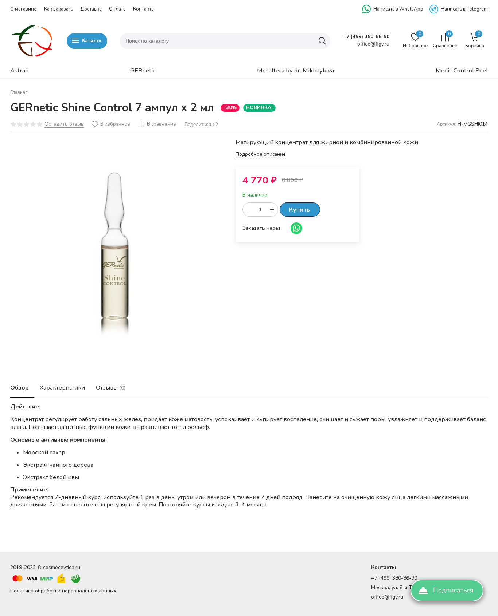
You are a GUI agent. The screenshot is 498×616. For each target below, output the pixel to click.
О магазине (23, 9)
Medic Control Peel (462, 70)
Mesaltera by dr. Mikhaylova (295, 70)
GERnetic (143, 70)
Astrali (19, 70)
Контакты (144, 9)
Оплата (117, 9)
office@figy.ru (387, 596)
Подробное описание (261, 154)
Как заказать (58, 9)
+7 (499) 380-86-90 (366, 36)
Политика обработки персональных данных (63, 590)
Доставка (91, 9)
